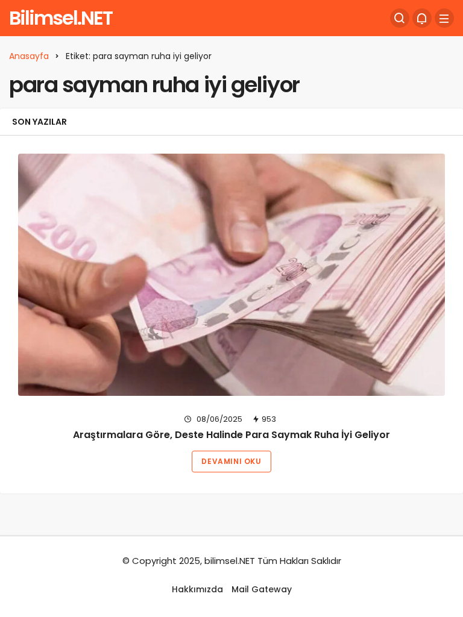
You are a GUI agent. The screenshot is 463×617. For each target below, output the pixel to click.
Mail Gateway (262, 589)
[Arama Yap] (399, 18)
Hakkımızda (197, 589)
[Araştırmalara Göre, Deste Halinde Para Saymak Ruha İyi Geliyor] (231, 275)
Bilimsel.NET (60, 17)
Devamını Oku (231, 461)
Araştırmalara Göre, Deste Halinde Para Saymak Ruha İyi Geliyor (231, 435)
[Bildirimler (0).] (422, 18)
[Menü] (444, 18)
